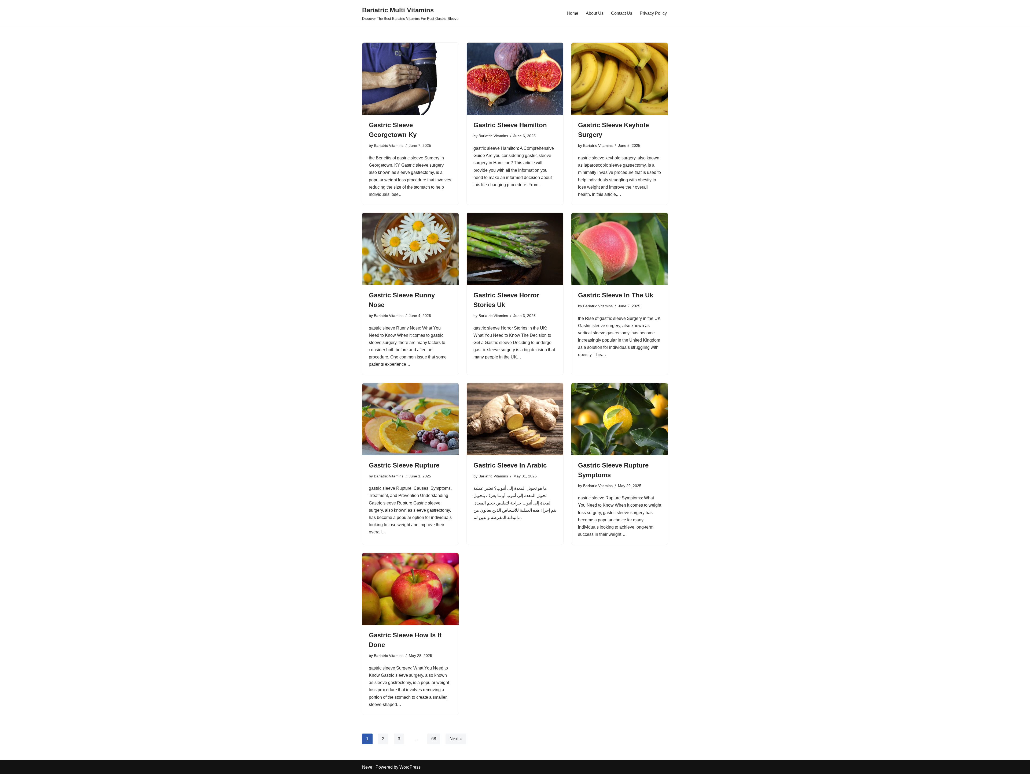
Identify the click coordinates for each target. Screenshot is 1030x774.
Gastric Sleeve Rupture (404, 465)
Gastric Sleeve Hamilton (510, 125)
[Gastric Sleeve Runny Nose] (410, 249)
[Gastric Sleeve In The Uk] (619, 249)
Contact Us (621, 13)
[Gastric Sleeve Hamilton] (515, 79)
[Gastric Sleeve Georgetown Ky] (410, 79)
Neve (367, 767)
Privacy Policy (653, 13)
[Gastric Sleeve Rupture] (410, 419)
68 (433, 738)
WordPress (410, 767)
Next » (456, 738)
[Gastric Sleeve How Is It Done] (410, 589)
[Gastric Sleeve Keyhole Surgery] (619, 79)
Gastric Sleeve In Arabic (510, 465)
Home (572, 13)
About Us (595, 13)
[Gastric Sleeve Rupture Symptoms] (619, 419)
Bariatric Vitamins (388, 145)
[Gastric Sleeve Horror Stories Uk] (515, 249)
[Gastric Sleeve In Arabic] (515, 419)
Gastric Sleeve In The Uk (615, 295)
